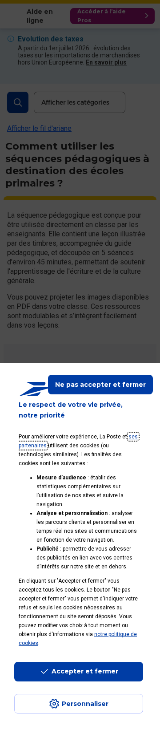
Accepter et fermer (85, 671)
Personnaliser (85, 704)
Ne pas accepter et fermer (100, 385)
